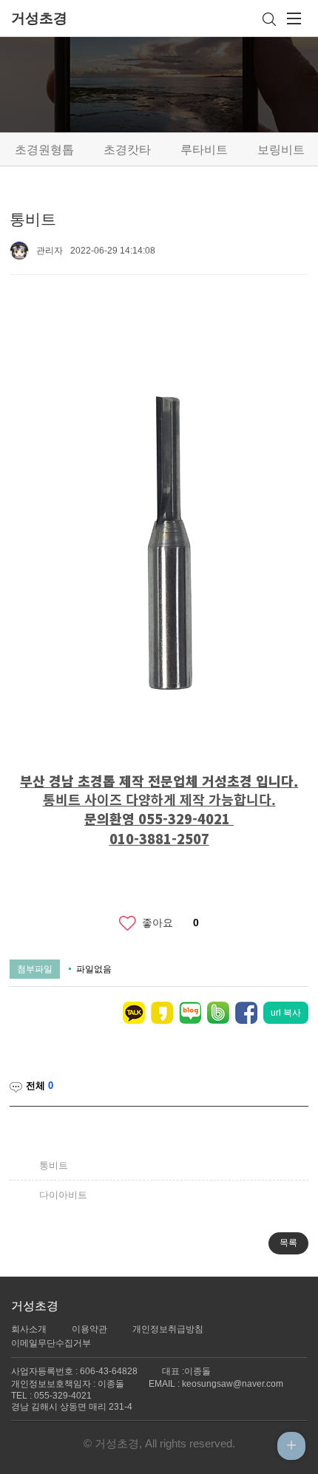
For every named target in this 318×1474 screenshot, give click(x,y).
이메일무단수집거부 (51, 1343)
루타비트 (204, 149)
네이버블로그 (190, 1013)
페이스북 (246, 1013)
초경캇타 (127, 149)
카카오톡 (134, 1013)
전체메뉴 (294, 18)
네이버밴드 (218, 1013)
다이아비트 (63, 1194)
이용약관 (89, 1329)
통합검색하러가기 (272, 18)
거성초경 (39, 18)
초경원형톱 (44, 149)
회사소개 (29, 1329)
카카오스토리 (162, 1013)
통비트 (53, 1165)
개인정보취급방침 (167, 1329)
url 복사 (286, 1013)
